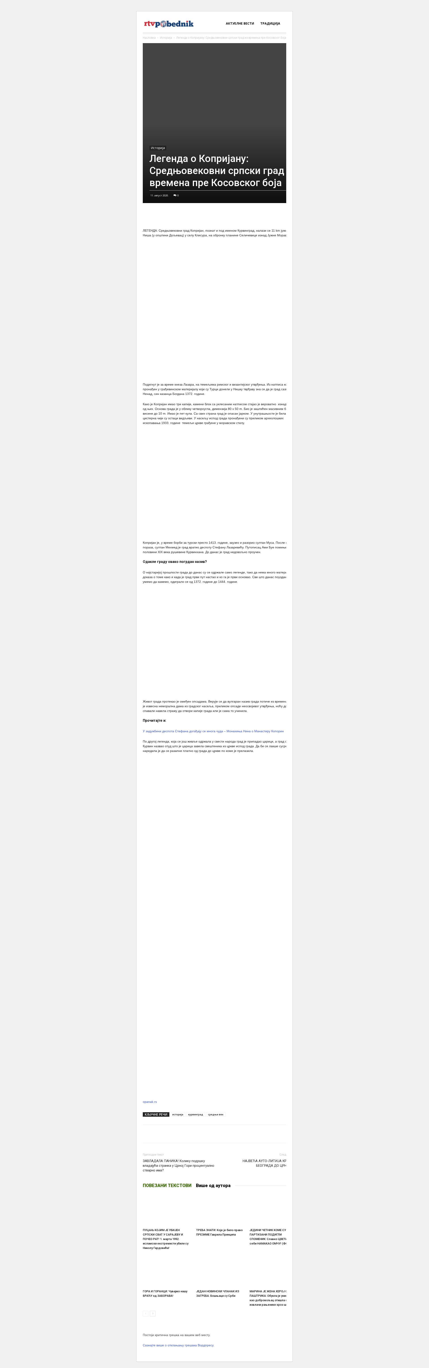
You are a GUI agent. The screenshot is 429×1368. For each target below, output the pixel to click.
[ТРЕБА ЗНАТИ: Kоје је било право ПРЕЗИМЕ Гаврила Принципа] (220, 1209)
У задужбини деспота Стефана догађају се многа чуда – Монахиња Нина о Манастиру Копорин (213, 731)
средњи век (215, 1114)
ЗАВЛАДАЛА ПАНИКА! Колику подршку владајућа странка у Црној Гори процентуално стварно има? (178, 1165)
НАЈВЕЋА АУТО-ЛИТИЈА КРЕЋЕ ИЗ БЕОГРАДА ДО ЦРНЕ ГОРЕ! (270, 1163)
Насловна (149, 38)
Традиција (270, 23)
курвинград (195, 1114)
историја (177, 1114)
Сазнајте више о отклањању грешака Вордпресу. (178, 1345)
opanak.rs (150, 1102)
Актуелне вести (240, 23)
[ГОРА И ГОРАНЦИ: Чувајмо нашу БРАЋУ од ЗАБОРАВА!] (167, 1271)
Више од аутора (213, 1185)
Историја (166, 38)
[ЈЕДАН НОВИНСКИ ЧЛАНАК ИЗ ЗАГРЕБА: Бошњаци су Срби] (220, 1271)
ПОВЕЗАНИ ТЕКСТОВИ (167, 1185)
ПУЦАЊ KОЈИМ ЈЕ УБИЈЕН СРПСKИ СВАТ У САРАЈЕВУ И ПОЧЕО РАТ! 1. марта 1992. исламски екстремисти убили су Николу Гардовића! (165, 1239)
